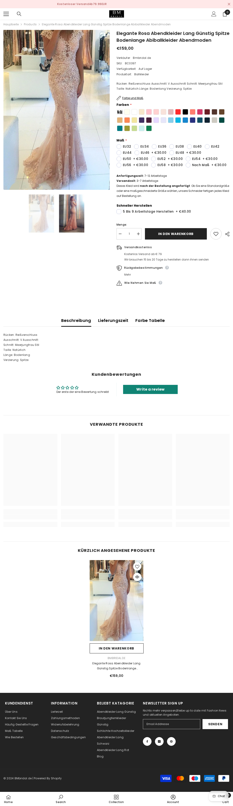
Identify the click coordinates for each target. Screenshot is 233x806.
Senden (215, 724)
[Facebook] (147, 741)
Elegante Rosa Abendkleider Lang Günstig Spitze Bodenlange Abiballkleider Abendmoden (116, 666)
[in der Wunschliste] (216, 234)
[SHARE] (226, 234)
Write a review (150, 389)
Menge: (121, 225)
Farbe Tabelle (150, 320)
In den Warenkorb (175, 234)
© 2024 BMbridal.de (17, 778)
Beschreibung (76, 320)
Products (30, 24)
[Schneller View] (137, 577)
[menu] (6, 14)
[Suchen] (19, 14)
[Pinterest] (171, 741)
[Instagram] (159, 741)
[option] (116, 4)
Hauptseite (11, 24)
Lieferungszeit (113, 320)
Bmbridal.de (142, 58)
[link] (30, 516)
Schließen (229, 4)
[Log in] (213, 13)
